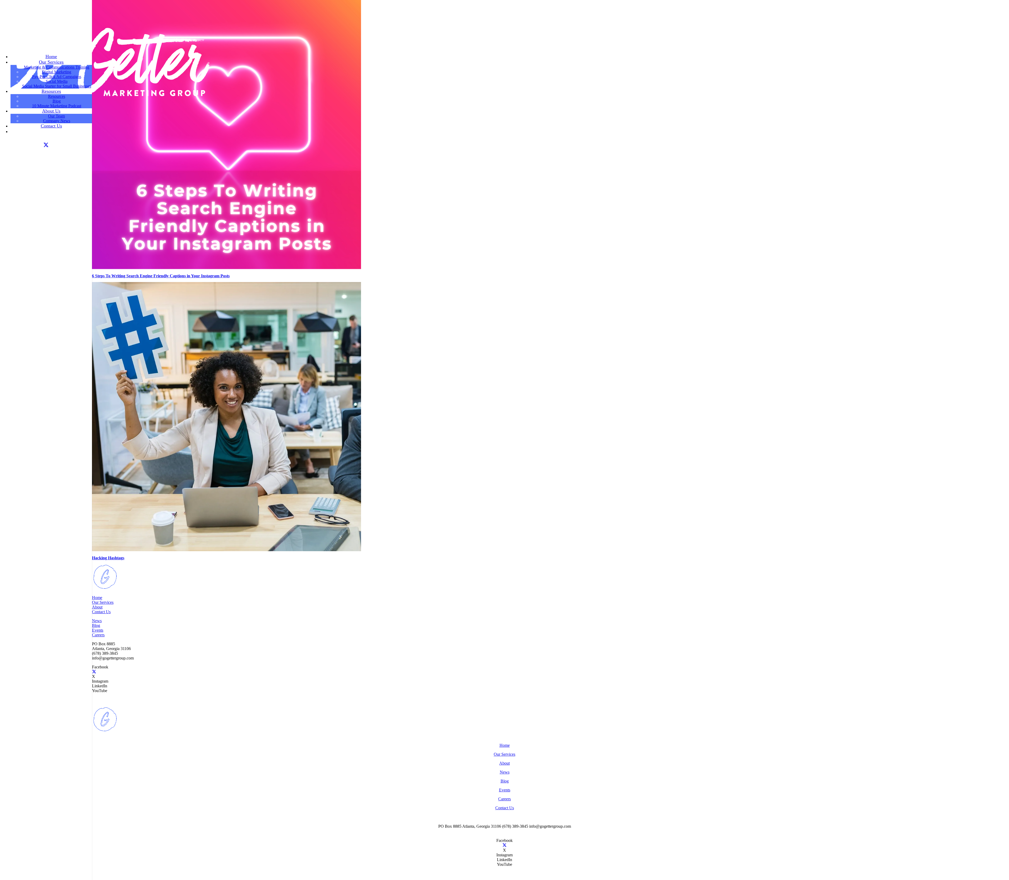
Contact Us (101, 612)
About (97, 607)
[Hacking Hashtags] (226, 550)
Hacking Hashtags (108, 558)
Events (97, 630)
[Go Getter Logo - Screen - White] (105, 98)
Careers (98, 635)
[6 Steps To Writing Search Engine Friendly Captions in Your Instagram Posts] (226, 267)
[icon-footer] (105, 588)
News (97, 620)
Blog (96, 625)
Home (97, 597)
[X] (46, 145)
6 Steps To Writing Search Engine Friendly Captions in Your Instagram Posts (161, 276)
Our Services (103, 602)
